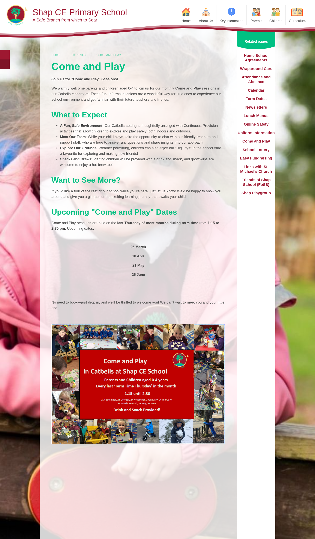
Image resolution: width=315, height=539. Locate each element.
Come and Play (108, 55)
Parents (79, 55)
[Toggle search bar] (5, 54)
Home (55, 55)
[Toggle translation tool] (5, 64)
